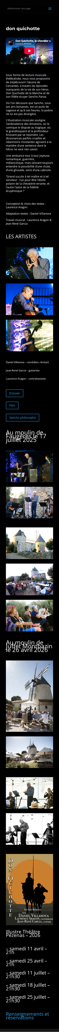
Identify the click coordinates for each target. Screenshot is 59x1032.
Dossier (14, 393)
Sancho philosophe (22, 417)
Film (12, 405)
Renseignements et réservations (27, 1016)
